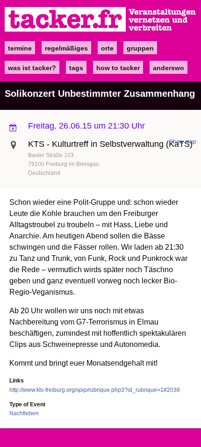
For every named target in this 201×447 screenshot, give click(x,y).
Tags (76, 68)
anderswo (168, 68)
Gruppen (140, 48)
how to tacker (118, 68)
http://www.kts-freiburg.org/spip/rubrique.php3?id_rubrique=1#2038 (94, 390)
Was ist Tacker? (32, 68)
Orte (107, 48)
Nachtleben (24, 413)
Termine (20, 48)
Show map (182, 141)
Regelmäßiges (66, 48)
